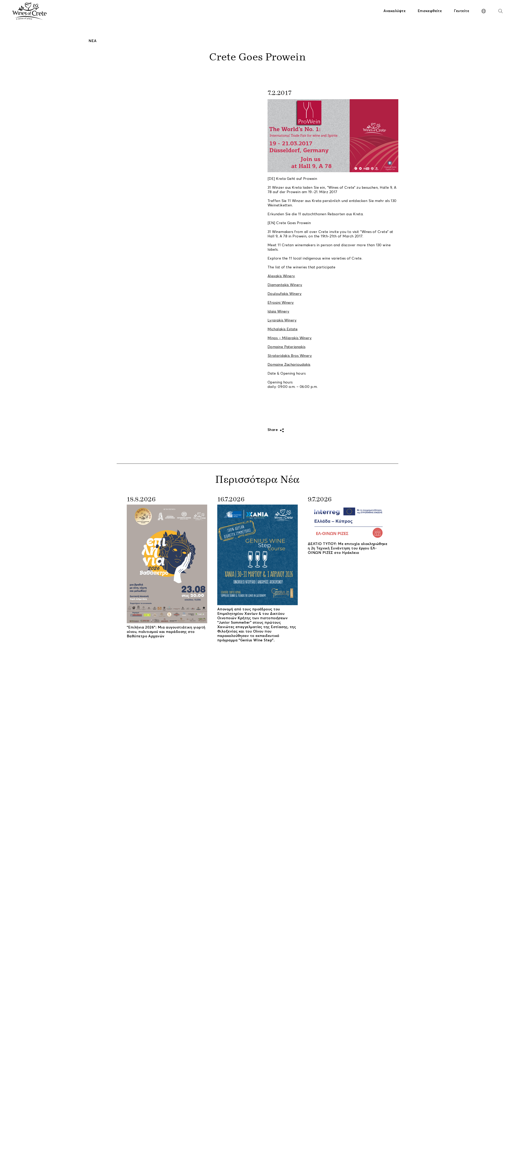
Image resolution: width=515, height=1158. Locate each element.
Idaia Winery (278, 311)
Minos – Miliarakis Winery (290, 338)
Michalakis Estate (283, 329)
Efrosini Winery (281, 303)
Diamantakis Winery (285, 285)
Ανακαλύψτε (394, 11)
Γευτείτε (461, 11)
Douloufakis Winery (285, 294)
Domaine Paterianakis (286, 347)
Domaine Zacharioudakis (289, 365)
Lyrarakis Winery (282, 320)
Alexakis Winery (281, 276)
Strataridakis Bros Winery (290, 356)
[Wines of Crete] (29, 11)
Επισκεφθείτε (430, 11)
